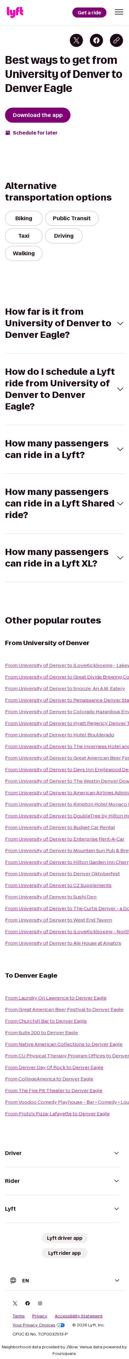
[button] (119, 12)
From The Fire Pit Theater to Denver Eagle (53, 1090)
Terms (19, 1316)
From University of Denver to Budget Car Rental (60, 827)
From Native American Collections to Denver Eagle (63, 1044)
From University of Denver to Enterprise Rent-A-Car (64, 839)
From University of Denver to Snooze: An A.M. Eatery (65, 688)
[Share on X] (76, 40)
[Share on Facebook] (96, 40)
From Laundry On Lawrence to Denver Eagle (55, 998)
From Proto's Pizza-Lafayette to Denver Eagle (57, 1113)
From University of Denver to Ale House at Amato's (63, 943)
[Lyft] (15, 13)
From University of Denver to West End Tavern (58, 920)
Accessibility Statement (79, 1316)
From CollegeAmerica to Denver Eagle (49, 1079)
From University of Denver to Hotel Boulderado (59, 734)
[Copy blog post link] (116, 40)
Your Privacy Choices (34, 1325)
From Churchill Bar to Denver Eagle (46, 1021)
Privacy (39, 1316)
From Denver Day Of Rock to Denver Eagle (54, 1067)
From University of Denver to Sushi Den (50, 896)
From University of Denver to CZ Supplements (58, 885)
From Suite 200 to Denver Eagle (41, 1032)
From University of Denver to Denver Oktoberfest (62, 873)
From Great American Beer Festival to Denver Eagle (64, 1009)
